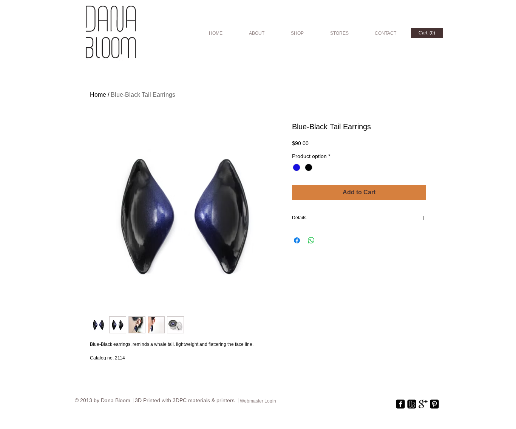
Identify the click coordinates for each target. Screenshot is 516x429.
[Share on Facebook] (296, 240)
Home (98, 94)
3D (139, 400)
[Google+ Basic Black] (423, 404)
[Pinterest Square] (434, 404)
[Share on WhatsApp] (311, 240)
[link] (427, 33)
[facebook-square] (400, 404)
